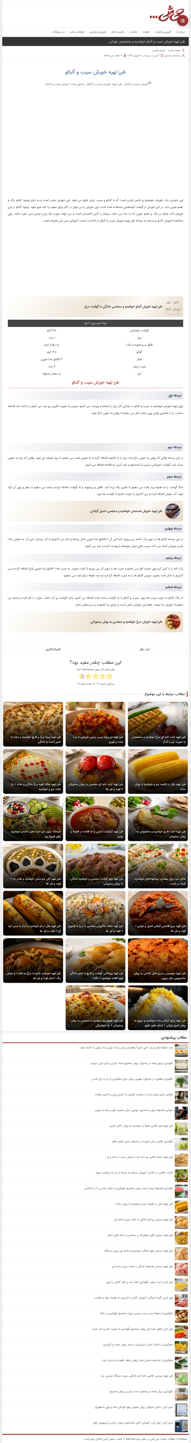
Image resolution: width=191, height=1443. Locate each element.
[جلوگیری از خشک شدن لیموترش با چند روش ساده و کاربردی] (181, 1353)
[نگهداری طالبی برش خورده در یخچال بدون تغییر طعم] (181, 1150)
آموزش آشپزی (159, 50)
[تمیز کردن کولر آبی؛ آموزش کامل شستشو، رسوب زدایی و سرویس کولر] (181, 1431)
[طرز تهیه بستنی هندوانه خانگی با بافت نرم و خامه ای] (181, 1275)
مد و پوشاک (58, 32)
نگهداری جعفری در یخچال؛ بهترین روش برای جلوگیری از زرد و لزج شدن (132, 1079)
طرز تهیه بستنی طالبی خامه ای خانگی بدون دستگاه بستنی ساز (137, 1376)
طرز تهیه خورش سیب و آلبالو (95, 72)
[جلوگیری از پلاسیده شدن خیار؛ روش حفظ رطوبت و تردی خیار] (181, 1369)
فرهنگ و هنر (77, 32)
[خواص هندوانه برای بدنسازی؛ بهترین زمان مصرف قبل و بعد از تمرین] (181, 1119)
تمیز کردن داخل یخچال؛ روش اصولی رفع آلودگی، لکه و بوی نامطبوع (134, 1407)
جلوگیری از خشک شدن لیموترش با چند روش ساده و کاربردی (138, 1344)
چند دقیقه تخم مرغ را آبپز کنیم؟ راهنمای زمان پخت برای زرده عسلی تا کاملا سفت (126, 1047)
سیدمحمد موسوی (173, 55)
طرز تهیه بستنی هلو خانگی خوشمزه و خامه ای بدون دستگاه (138, 1251)
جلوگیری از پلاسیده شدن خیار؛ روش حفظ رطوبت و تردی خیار (137, 1360)
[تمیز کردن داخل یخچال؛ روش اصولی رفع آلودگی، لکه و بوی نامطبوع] (181, 1416)
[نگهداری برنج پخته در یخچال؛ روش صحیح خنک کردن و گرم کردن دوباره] (181, 1072)
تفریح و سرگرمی (98, 32)
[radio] (109, 677)
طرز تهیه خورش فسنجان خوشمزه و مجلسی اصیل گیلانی (126, 511)
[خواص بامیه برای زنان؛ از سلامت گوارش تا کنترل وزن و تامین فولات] (181, 1103)
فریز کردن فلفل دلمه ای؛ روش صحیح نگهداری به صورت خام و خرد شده (133, 1329)
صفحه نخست (174, 50)
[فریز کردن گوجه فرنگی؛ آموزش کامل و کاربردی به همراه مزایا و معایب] (181, 1306)
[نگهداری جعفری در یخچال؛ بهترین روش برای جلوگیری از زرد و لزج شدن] (181, 1087)
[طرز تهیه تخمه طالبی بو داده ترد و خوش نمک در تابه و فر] (181, 1166)
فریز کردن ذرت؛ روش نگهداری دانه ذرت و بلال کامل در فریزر (139, 1282)
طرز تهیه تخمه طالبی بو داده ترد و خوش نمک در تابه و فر (140, 1157)
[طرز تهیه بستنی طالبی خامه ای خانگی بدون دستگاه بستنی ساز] (181, 1384)
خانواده (146, 32)
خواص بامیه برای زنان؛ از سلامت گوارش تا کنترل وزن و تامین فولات (134, 1094)
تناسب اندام (118, 32)
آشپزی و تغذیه (163, 32)
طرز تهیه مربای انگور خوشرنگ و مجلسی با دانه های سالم (140, 1235)
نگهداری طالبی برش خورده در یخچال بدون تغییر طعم (142, 1141)
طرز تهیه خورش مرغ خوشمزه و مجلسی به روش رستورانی (126, 621)
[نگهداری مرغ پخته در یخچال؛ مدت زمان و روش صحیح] (181, 1400)
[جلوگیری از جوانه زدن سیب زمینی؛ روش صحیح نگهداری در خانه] (181, 1322)
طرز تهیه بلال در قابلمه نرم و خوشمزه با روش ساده (144, 1204)
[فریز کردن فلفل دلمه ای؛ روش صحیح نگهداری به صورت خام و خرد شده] (181, 1337)
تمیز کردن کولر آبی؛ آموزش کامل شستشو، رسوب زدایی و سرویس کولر (133, 1422)
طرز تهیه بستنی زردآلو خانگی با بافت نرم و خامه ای (143, 1219)
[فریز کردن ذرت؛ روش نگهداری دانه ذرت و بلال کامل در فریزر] (181, 1291)
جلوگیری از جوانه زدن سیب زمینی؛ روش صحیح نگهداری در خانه (136, 1313)
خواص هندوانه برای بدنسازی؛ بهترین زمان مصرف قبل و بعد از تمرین (134, 1110)
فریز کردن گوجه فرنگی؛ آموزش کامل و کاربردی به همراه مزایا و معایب (133, 1297)
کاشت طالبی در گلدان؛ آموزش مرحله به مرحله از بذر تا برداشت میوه (134, 1172)
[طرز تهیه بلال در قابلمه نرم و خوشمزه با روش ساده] (181, 1212)
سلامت (133, 32)
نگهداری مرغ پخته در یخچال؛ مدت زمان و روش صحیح (141, 1391)
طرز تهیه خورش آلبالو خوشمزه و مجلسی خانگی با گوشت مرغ (123, 306)
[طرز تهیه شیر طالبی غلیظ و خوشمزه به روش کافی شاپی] (181, 1134)
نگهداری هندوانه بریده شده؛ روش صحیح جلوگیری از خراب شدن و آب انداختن (128, 1188)
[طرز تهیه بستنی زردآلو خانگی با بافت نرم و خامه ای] (181, 1228)
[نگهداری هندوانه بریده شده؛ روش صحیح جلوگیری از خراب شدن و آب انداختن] (181, 1197)
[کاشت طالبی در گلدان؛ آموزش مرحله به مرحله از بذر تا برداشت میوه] (181, 1181)
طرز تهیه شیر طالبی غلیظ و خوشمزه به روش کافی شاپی (141, 1126)
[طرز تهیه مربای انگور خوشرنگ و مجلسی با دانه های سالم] (181, 1244)
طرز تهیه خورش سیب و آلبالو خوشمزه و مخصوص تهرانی (147, 41)
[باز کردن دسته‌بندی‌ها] (182, 20)
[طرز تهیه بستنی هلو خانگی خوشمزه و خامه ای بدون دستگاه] (181, 1259)
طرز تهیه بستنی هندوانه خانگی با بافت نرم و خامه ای (142, 1266)
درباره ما (181, 32)
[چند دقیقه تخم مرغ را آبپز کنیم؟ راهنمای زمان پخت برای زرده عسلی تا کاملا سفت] (181, 1056)
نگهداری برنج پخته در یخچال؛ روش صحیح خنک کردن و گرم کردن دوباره (131, 1063)
